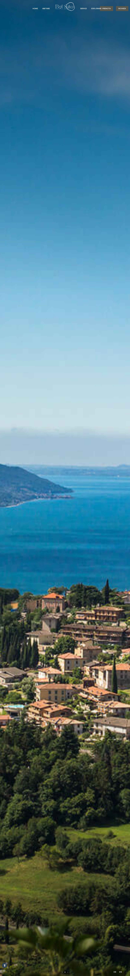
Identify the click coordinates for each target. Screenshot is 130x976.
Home (35, 9)
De (115, 972)
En (120, 972)
